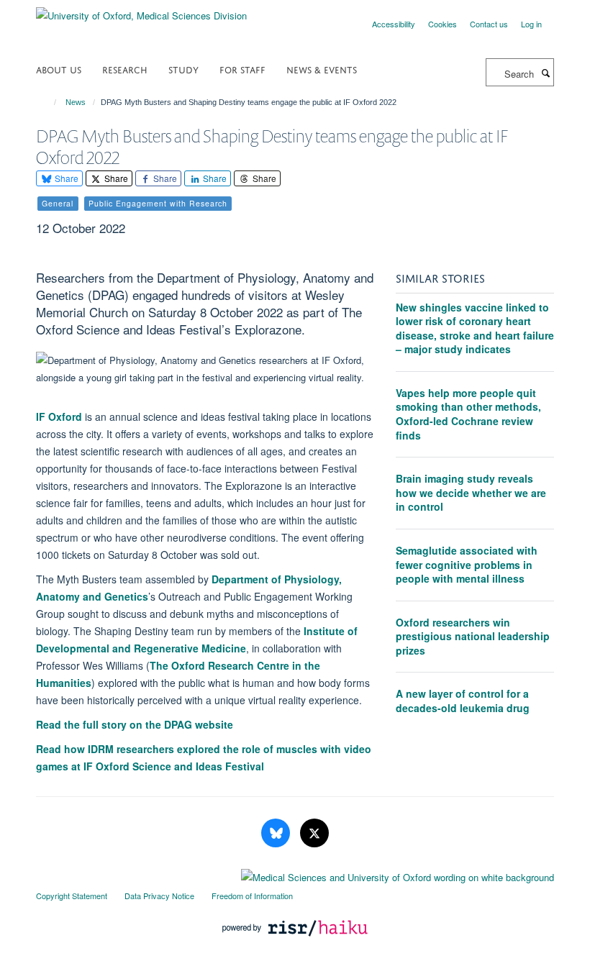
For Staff (242, 69)
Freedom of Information (252, 895)
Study (183, 69)
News (75, 102)
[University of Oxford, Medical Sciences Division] (141, 10)
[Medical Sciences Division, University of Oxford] (295, 874)
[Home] (48, 102)
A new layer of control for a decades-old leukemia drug (463, 700)
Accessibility (393, 23)
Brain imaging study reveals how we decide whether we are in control (471, 492)
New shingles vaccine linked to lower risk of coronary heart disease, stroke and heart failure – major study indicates (475, 328)
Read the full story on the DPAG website (134, 724)
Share (65, 178)
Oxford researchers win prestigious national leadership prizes (473, 636)
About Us (58, 69)
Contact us (489, 23)
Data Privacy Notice (159, 895)
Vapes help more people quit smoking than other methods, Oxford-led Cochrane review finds (468, 414)
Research (125, 69)
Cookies (442, 23)
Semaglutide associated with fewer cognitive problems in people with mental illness (466, 564)
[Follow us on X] (314, 833)
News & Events (321, 69)
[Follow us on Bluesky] (277, 833)
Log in (531, 23)
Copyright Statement (71, 895)
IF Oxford (59, 416)
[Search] (545, 73)
